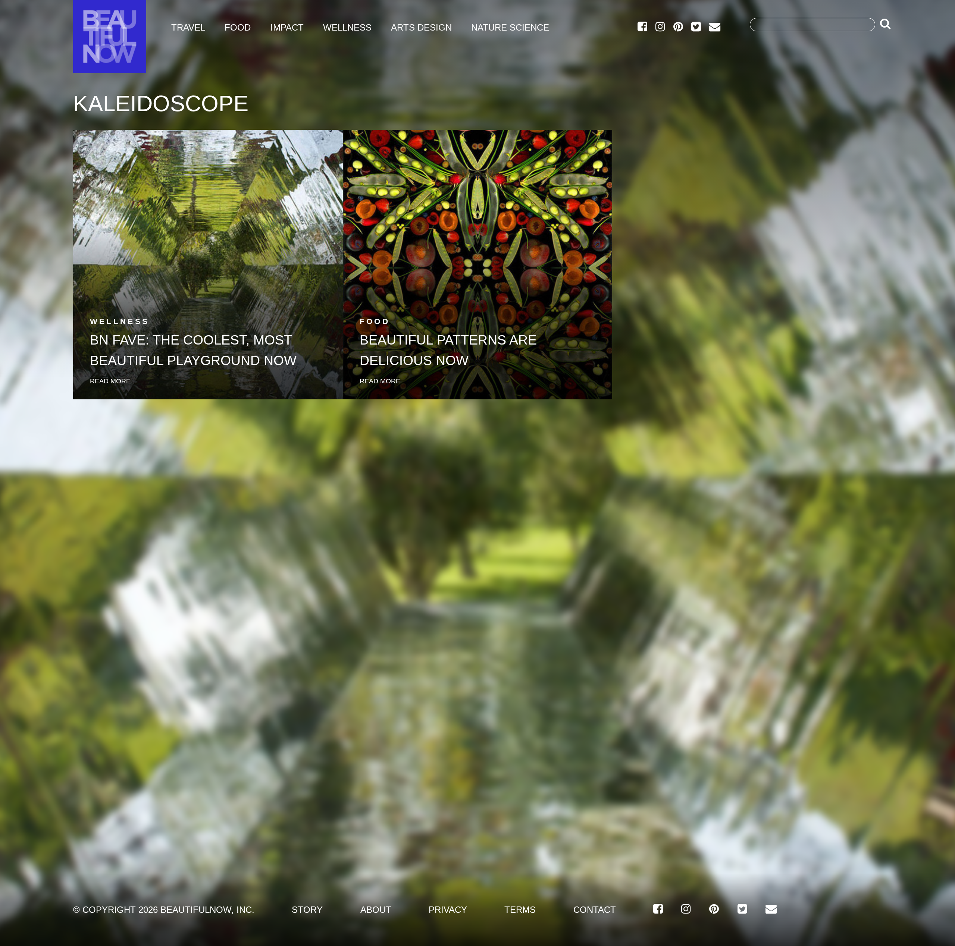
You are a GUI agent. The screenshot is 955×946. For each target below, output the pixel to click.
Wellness (347, 27)
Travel (188, 27)
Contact (594, 910)
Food (238, 27)
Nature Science (510, 27)
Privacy (448, 910)
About (375, 910)
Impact (287, 27)
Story (307, 910)
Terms (520, 910)
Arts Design (421, 27)
